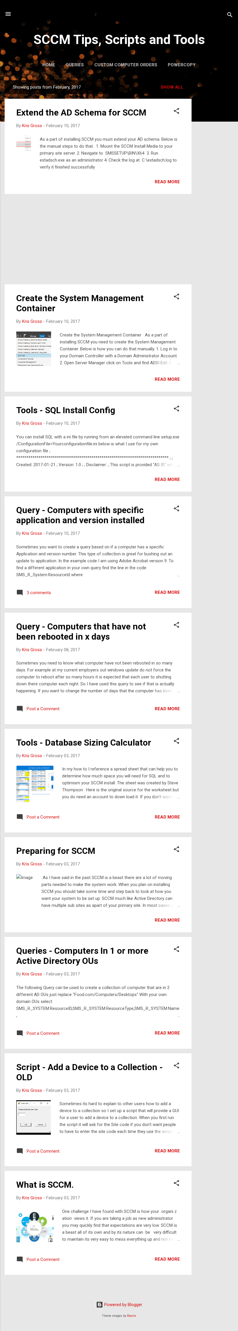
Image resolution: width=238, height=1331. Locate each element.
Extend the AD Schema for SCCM (81, 112)
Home (48, 64)
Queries (75, 64)
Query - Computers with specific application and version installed (80, 515)
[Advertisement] (214, 167)
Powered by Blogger (122, 1304)
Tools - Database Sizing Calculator (83, 742)
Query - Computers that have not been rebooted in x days (81, 631)
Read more (167, 181)
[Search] (229, 16)
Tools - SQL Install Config (65, 410)
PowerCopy (182, 64)
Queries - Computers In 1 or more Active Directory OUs (82, 956)
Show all (172, 87)
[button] (176, 111)
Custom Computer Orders (125, 64)
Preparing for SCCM (55, 851)
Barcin (131, 1316)
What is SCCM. (45, 1185)
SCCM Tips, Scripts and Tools (119, 39)
